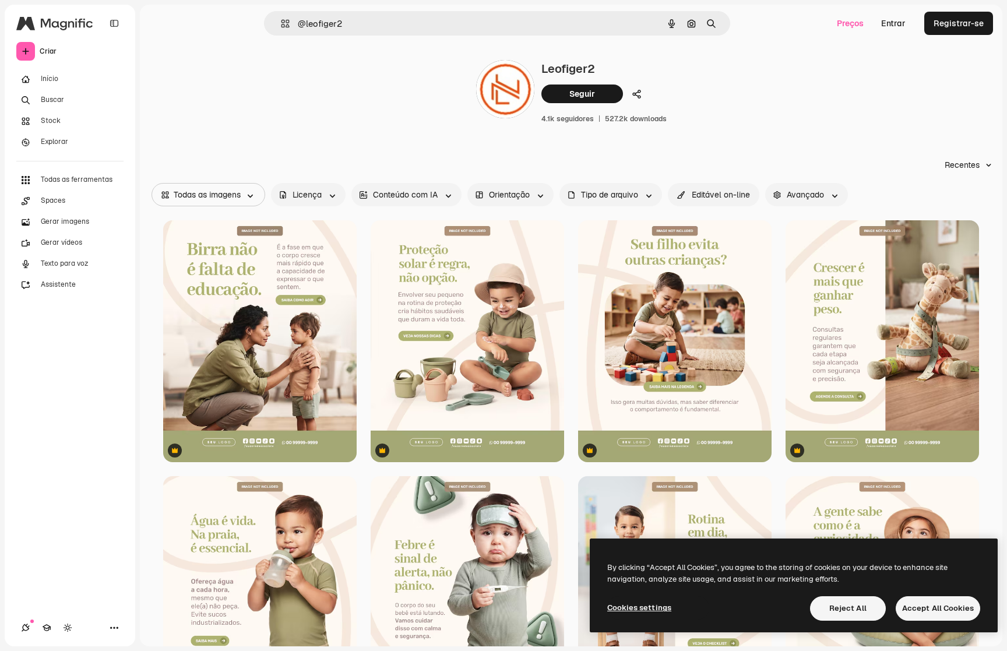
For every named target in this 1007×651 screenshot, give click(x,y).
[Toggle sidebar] (114, 23)
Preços (850, 23)
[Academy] (46, 627)
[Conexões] (25, 627)
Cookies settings (639, 608)
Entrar (893, 23)
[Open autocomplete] (281, 23)
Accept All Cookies (938, 608)
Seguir (582, 94)
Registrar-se (959, 23)
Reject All (848, 608)
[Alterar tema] (67, 627)
